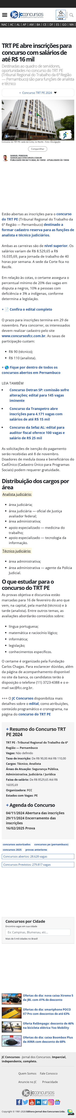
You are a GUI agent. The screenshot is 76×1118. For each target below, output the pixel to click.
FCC (29, 790)
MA (71, 24)
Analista (35, 764)
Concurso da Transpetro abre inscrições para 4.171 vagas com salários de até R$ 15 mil (36, 414)
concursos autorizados (16, 844)
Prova (20, 828)
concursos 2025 (12, 849)
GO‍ (64, 24)
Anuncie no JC (27, 1082)
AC (12, 24)
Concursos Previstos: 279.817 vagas (27, 865)
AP (24, 24)
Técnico (22, 764)
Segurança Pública (45, 769)
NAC (4, 24)
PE (36, 795)
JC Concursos (22, 698)
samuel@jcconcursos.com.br (26, 157)
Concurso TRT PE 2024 (35, 93)
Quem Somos (27, 1073)
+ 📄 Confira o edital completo (27, 309)
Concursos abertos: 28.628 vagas (25, 856)
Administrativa (16, 774)
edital (34, 703)
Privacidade (50, 1082)
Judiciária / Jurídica (42, 774)
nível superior (56, 245)
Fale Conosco (49, 1073)
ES (57, 24)
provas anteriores (36, 849)
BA (38, 24)
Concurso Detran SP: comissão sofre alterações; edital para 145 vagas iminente (39, 395)
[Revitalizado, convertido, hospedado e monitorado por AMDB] (71, 1112)
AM (31, 24)
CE (44, 24)
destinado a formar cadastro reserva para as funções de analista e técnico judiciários (38, 229)
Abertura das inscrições (35, 813)
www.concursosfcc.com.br (23, 335)
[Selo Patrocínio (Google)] (60, 14)
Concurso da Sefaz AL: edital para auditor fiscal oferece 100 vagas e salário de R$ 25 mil (37, 432)
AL (18, 24)
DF (51, 24)
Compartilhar (37, 148)
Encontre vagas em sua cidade (21, 926)
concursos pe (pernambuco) (51, 844)
